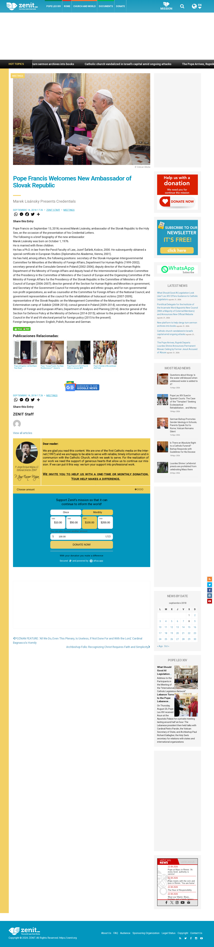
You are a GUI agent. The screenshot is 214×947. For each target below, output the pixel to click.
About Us (106, 933)
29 (189, 639)
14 (183, 627)
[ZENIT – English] (25, 6)
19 (171, 633)
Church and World (84, 6)
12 (171, 627)
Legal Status (168, 933)
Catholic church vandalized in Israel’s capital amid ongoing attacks (80, 64)
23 (195, 633)
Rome (67, 6)
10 (160, 627)
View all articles (22, 433)
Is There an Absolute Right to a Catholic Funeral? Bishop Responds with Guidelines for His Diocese (183, 447)
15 (189, 627)
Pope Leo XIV (53, 6)
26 (171, 639)
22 (189, 633)
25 (166, 639)
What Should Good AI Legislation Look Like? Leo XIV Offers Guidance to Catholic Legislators (177, 296)
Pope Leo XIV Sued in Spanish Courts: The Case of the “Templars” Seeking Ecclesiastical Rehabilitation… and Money (183, 401)
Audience (125, 933)
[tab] (167, 861)
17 (160, 633)
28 (183, 639)
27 (177, 639)
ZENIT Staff (53, 210)
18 (166, 633)
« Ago (160, 646)
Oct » (166, 646)
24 (160, 639)
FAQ (115, 933)
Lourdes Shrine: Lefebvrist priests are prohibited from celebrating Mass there (183, 466)
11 (166, 627)
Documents (106, 6)
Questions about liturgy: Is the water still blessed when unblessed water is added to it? (184, 379)
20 (177, 633)
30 (195, 639)
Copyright (183, 933)
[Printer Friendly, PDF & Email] (22, 329)
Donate (120, 6)
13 (177, 627)
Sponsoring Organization (146, 933)
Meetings (17, 75)
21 (183, 633)
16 (195, 627)
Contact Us (196, 933)
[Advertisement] (107, 36)
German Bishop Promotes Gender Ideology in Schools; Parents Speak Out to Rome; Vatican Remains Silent (183, 425)
